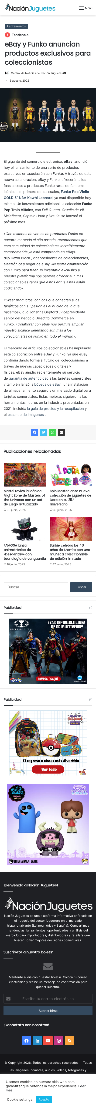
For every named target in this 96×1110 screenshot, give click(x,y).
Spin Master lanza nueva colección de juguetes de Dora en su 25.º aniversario (70, 498)
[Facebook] (34, 432)
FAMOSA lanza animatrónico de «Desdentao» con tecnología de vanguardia (25, 552)
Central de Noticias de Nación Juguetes (37, 73)
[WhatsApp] (52, 432)
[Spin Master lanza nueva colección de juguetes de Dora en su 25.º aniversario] (71, 475)
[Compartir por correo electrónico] (61, 432)
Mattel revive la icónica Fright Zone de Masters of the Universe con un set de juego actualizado (24, 498)
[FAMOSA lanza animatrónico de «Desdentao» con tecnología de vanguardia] (25, 529)
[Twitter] (43, 432)
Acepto (44, 1099)
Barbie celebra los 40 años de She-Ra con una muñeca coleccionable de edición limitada (70, 552)
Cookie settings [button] (19, 1099)
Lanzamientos (16, 26)
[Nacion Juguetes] (30, 7)
